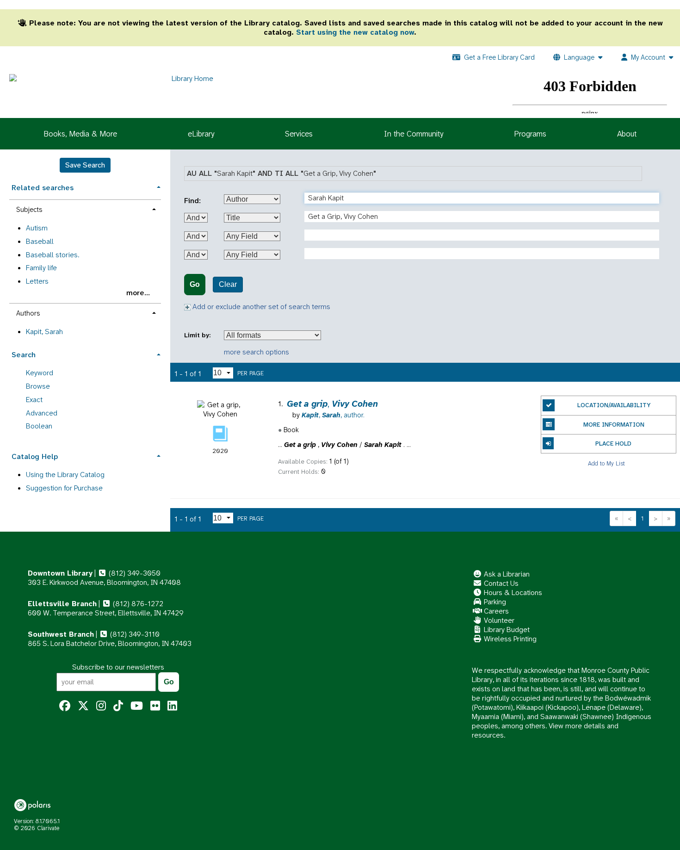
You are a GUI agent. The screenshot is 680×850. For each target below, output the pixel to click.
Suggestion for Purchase (64, 488)
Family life (41, 268)
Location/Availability (613, 405)
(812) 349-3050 (134, 573)
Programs (530, 134)
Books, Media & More (80, 134)
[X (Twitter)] (83, 706)
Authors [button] (28, 313)
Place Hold (613, 443)
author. (333, 415)
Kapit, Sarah (44, 331)
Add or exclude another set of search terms (260, 306)
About (627, 134)
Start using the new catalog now (355, 32)
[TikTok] (118, 706)
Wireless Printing (509, 639)
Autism (37, 228)
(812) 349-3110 (134, 634)
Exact (34, 399)
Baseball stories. (52, 255)
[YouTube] (136, 706)
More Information (613, 424)
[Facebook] (64, 706)
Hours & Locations (512, 592)
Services (299, 134)
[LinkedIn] (172, 706)
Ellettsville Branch (62, 603)
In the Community (413, 134)
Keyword (39, 373)
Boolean (39, 426)
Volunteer (498, 620)
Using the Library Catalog (65, 474)
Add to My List (606, 463)
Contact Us (500, 583)
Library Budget (506, 629)
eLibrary (201, 134)
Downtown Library (60, 573)
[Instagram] (101, 706)
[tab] (85, 186)
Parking (494, 602)
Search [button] (24, 355)
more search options (256, 352)
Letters (37, 281)
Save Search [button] (85, 165)
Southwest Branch (61, 634)
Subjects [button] (29, 209)
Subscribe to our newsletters (118, 667)
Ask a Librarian (506, 574)
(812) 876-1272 (137, 603)
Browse (38, 386)
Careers (495, 611)
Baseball (40, 241)
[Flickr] (155, 706)
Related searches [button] (43, 187)
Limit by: (198, 335)
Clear (228, 284)
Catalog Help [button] (35, 456)
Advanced (41, 413)
